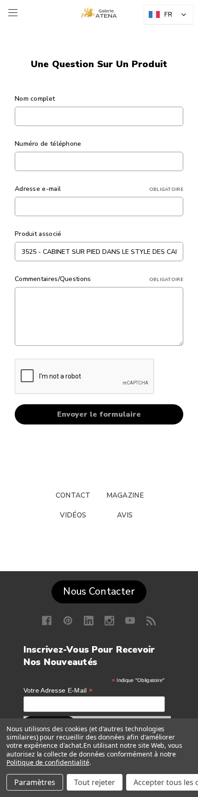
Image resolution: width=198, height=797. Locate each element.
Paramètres (34, 782)
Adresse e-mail (99, 188)
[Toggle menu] (11, 12)
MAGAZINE (125, 495)
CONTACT (73, 495)
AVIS (125, 515)
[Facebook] (47, 620)
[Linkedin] (88, 620)
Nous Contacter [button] (98, 591)
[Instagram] (109, 620)
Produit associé (38, 233)
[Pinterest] (68, 620)
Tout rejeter (94, 782)
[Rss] (151, 620)
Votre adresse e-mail (58, 690)
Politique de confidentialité (47, 762)
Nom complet (35, 98)
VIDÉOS (73, 515)
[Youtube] (130, 620)
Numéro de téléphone (48, 143)
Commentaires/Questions (99, 279)
